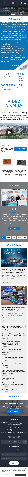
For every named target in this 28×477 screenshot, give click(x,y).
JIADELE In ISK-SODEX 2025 (10, 389)
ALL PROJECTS (21, 149)
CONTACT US (14, 228)
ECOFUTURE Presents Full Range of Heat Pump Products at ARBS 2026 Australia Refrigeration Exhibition (13, 270)
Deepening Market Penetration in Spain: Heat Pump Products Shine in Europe (13, 383)
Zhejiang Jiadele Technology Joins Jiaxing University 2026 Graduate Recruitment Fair (12, 351)
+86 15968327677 (22, 432)
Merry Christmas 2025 (8, 378)
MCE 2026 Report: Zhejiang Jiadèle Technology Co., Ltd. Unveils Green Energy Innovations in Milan (12, 343)
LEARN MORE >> (14, 65)
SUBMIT (13, 463)
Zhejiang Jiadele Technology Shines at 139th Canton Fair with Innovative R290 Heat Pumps (13, 309)
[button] (12, 14)
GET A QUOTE (14, 412)
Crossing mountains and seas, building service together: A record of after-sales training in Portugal (13, 372)
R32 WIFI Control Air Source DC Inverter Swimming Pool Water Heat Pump (8, 172)
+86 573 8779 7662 (15, 427)
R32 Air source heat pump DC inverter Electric (21, 160)
